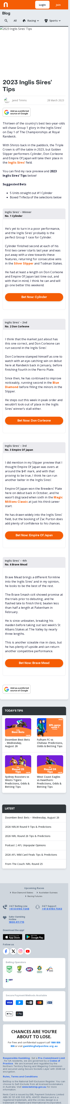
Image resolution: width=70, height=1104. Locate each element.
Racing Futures (34, 896)
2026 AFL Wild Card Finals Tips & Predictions (31, 854)
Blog (6, 13)
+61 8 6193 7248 (19, 908)
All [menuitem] (15, 20)
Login (42, 5)
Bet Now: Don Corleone (34, 420)
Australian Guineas (48, 892)
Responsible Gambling (16, 1058)
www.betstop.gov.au (34, 1086)
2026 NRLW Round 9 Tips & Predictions (28, 826)
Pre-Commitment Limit (51, 1058)
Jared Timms (19, 100)
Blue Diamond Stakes (22, 892)
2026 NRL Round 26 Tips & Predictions (27, 836)
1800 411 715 (16, 921)
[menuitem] (30, 20)
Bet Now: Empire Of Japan (34, 535)
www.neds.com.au (14, 4)
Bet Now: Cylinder (34, 297)
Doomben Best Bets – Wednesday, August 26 (32, 817)
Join (58, 5)
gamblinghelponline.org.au (40, 1046)
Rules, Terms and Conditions (20, 1076)
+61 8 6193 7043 (52, 908)
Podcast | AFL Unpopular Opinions (25, 845)
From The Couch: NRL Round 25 (24, 864)
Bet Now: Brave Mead (34, 663)
